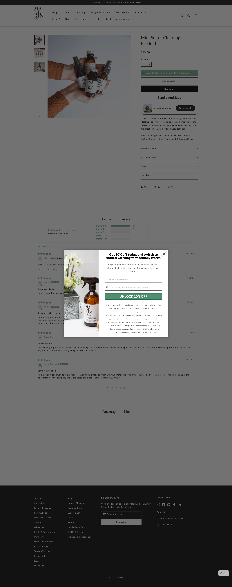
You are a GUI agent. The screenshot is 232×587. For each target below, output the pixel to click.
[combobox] (109, 287)
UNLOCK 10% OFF (133, 296)
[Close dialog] (164, 254)
